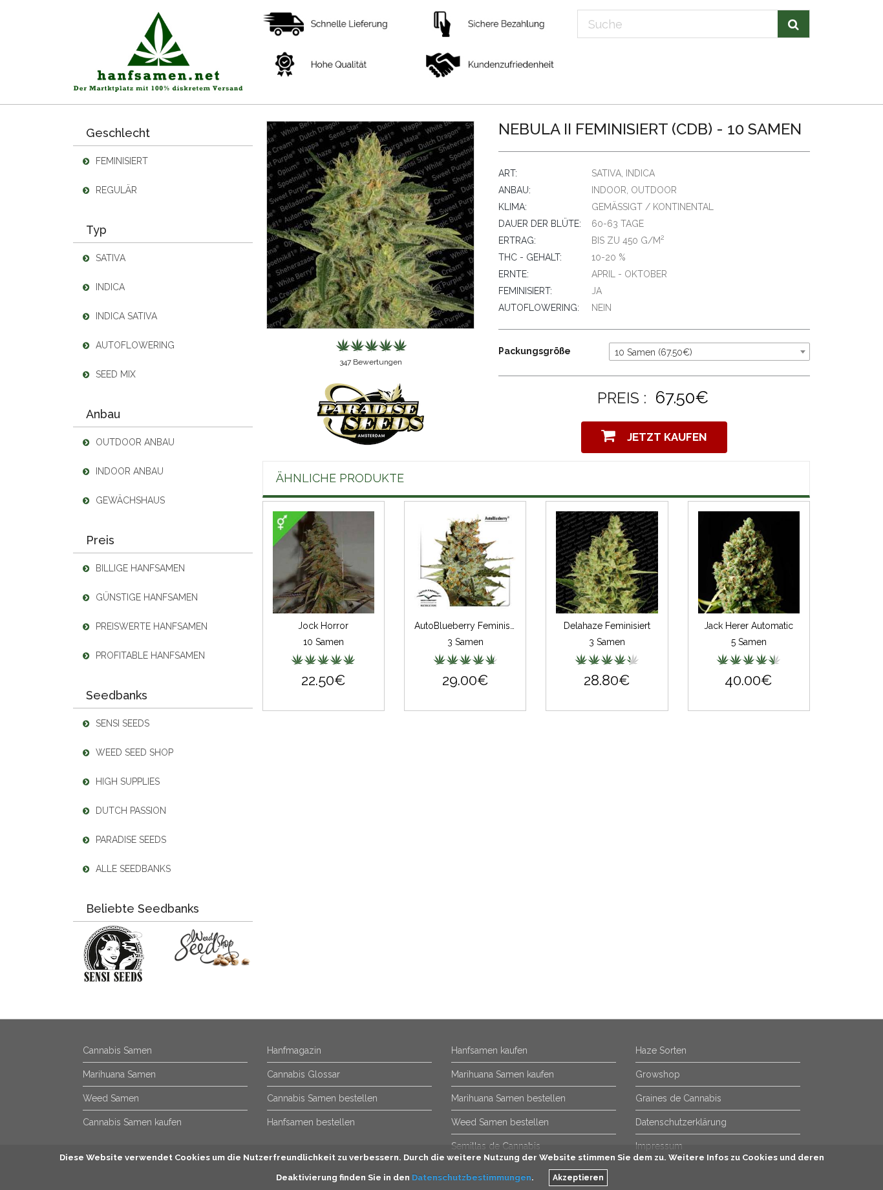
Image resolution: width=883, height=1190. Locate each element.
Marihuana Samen (119, 1074)
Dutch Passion (129, 810)
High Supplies (126, 781)
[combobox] (709, 352)
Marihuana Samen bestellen (508, 1098)
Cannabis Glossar (303, 1074)
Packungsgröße (534, 351)
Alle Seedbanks (132, 869)
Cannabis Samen (117, 1050)
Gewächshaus (129, 500)
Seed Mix (114, 374)
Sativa (109, 258)
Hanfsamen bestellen (311, 1122)
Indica (109, 287)
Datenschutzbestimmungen (471, 1177)
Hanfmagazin (294, 1050)
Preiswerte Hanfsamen (150, 626)
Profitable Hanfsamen (149, 655)
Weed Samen (111, 1098)
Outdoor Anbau (134, 442)
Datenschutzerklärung (681, 1122)
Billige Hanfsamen (139, 568)
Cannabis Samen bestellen (322, 1098)
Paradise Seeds (129, 839)
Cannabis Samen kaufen (132, 1122)
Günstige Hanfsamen (145, 597)
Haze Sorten (660, 1050)
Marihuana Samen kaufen (502, 1074)
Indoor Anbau (128, 471)
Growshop (657, 1074)
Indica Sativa (125, 316)
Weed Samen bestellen (500, 1122)
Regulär (115, 190)
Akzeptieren (578, 1177)
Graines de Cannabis (678, 1098)
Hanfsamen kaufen (489, 1050)
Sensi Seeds (121, 723)
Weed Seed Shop (133, 752)
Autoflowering (134, 345)
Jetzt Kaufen (664, 436)
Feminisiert (120, 161)
